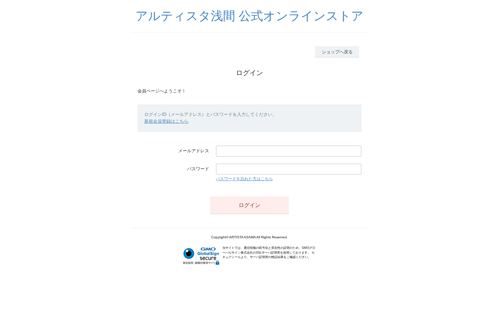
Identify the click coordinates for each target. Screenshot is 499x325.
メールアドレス (193, 150)
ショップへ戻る (337, 51)
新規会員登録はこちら (166, 121)
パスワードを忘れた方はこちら (244, 178)
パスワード (198, 168)
